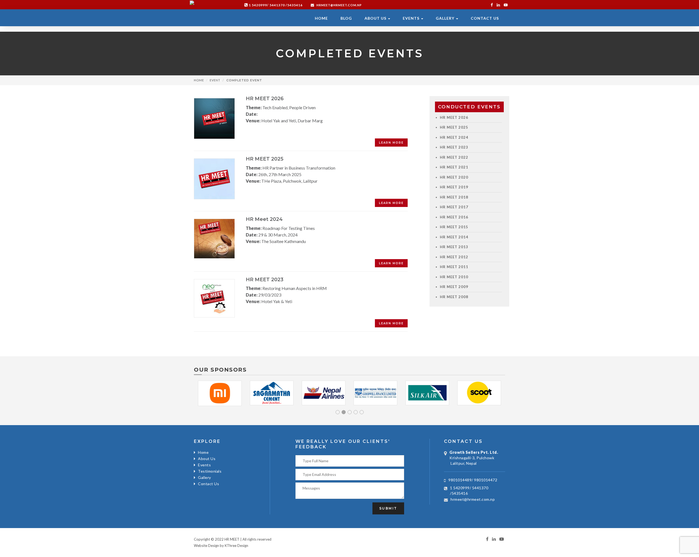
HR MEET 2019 (454, 187)
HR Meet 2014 (454, 237)
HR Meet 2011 (454, 267)
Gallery (445, 18)
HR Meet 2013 (454, 247)
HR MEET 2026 (454, 117)
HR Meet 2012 (454, 257)
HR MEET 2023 (454, 147)
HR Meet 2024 (454, 137)
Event (215, 80)
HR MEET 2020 (454, 177)
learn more (391, 142)
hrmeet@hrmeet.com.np (339, 5)
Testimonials (209, 471)
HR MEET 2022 (454, 157)
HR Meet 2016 (454, 217)
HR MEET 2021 (454, 167)
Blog (346, 18)
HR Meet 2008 (454, 297)
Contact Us (485, 18)
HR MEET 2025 (454, 127)
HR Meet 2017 (454, 207)
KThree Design (236, 545)
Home (321, 18)
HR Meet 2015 (454, 227)
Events (411, 18)
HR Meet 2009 (454, 287)
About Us (376, 18)
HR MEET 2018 (454, 197)
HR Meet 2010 (454, 277)
